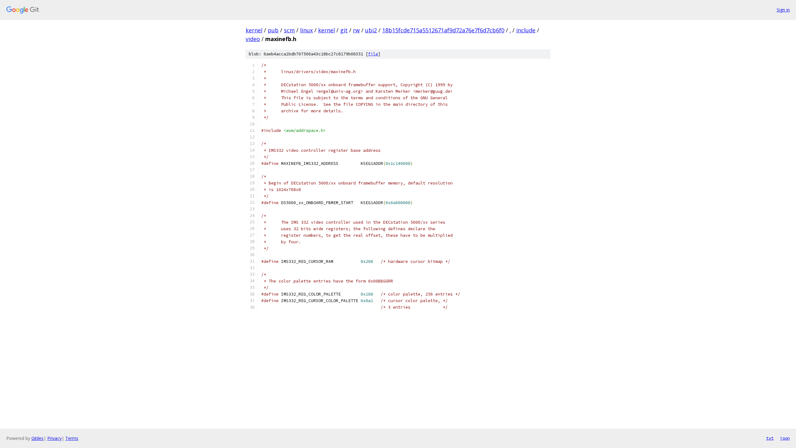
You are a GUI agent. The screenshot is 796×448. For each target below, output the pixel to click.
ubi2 (371, 30)
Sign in (783, 10)
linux (306, 30)
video (253, 39)
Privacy (54, 438)
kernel (254, 30)
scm (289, 30)
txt (770, 438)
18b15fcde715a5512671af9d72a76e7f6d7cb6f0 (443, 30)
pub (273, 30)
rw (356, 30)
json (785, 438)
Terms (71, 438)
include (525, 30)
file (373, 54)
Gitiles (37, 438)
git (344, 30)
